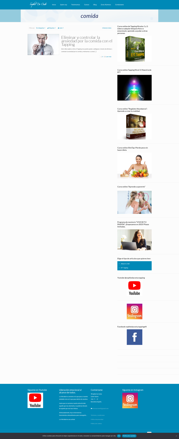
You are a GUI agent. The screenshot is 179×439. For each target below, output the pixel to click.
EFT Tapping (124, 268)
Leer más (108, 56)
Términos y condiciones (98, 415)
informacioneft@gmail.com (100, 408)
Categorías (41, 28)
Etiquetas (51, 28)
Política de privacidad (97, 419)
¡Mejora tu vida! (125, 264)
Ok (119, 436)
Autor (60, 28)
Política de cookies (96, 423)
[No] (176, 436)
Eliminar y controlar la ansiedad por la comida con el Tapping (86, 41)
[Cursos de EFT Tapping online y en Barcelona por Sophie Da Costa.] (38, 4)
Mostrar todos (107, 28)
